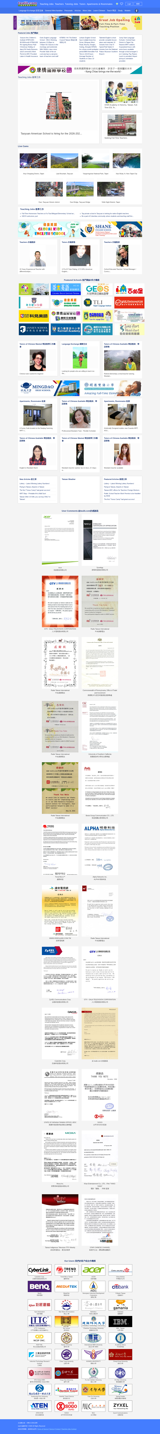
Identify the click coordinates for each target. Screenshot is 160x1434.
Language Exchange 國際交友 (74, 344)
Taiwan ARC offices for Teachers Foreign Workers (121, 490)
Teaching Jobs (47, 4)
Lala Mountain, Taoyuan (64, 174)
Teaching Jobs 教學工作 (29, 77)
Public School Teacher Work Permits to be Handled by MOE (122, 495)
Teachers (59, 4)
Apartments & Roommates (99, 4)
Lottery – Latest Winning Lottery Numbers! (35, 483)
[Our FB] (137, 9)
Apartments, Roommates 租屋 (32, 401)
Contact (58, 1429)
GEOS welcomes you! (30, 216)
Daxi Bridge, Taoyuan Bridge (80, 202)
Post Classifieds (15, 23)
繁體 (138, 4)
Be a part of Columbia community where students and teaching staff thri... (108, 216)
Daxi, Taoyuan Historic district (49, 202)
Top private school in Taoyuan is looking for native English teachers (105, 213)
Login (129, 4)
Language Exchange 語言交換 (31, 10)
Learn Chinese (99, 10)
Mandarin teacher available (113, 468)
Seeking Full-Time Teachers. (116, 138)
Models (128, 10)
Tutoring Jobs (71, 4)
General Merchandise (53, 10)
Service (52, 1429)
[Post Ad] (117, 4)
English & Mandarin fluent (29, 468)
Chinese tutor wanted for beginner (31, 374)
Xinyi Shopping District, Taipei (33, 174)
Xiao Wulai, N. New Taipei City (126, 174)
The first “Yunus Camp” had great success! (35, 490)
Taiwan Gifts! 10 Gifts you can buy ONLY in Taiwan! (35, 498)
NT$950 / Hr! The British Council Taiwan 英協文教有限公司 (68, 40)
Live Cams (23, 146)
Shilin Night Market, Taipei (111, 202)
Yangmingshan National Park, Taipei (95, 174)
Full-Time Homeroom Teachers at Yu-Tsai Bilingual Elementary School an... (48, 213)
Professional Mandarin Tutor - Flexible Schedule (79, 431)
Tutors (82, 4)
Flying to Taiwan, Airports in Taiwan (32, 487)
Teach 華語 (111, 10)
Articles (78, 10)
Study (120, 10)
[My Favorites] (121, 4)
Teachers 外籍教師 (27, 242)
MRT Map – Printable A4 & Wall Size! (33, 493)
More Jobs (87, 10)
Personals (68, 10)
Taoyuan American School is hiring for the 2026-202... (51, 133)
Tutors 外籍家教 (68, 242)
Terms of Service (43, 1429)
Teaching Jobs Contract (69, 1429)
